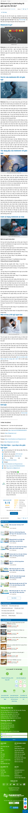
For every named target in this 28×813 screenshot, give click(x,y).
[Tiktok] (10, 784)
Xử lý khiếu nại (18, 746)
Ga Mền (2, 750)
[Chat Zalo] (25, 799)
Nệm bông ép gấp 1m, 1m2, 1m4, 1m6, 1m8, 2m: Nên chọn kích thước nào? (17, 591)
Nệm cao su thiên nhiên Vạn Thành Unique (17, 637)
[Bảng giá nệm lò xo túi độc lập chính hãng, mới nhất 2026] (5, 540)
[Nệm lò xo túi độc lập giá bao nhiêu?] (5, 562)
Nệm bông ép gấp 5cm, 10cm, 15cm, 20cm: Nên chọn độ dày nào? (16, 569)
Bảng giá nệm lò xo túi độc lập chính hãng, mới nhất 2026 (16, 540)
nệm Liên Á (15, 359)
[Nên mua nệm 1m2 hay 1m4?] (5, 526)
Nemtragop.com (18, 772)
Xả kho (2, 758)
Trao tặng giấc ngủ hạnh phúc (7, 727)
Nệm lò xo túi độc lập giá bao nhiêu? (16, 562)
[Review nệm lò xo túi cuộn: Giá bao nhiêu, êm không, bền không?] (5, 555)
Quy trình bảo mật (19, 759)
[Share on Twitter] (23, 518)
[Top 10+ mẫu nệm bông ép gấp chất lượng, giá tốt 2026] (5, 577)
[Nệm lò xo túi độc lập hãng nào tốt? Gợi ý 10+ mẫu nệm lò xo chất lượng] (5, 533)
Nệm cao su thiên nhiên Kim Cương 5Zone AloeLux (17, 645)
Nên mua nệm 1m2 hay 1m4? (16, 524)
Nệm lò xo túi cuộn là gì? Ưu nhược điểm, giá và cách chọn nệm (18, 547)
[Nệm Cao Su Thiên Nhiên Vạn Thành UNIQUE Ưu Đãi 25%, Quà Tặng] (4, 640)
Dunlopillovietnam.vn (19, 770)
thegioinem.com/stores (15, 718)
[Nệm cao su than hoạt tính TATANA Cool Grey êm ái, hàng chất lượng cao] (4, 625)
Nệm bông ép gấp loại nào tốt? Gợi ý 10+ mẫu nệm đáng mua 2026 (18, 584)
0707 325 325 (19, 454)
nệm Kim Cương (8, 359)
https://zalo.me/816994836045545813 (17, 430)
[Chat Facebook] (25, 803)
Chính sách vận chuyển (20, 754)
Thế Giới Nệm (22, 19)
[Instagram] (17, 784)
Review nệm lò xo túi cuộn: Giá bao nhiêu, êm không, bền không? (18, 554)
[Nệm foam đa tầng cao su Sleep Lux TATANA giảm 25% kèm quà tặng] (4, 632)
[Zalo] (3, 784)
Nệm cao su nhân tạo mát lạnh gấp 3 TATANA (15, 653)
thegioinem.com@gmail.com (13, 468)
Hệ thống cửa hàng (5, 775)
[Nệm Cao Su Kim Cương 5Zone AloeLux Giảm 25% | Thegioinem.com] (4, 647)
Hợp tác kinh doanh (19, 750)
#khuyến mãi (4, 605)
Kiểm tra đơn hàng (19, 761)
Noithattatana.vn (18, 775)
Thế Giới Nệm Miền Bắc (20, 777)
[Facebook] (7, 784)
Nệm (2, 748)
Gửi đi (14, 739)
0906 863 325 (18, 456)
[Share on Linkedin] (25, 518)
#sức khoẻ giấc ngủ (14, 605)
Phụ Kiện (3, 754)
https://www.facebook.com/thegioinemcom (12, 464)
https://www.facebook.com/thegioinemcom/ (15, 439)
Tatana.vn (17, 774)
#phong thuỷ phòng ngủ (7, 608)
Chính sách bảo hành (19, 752)
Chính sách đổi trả (19, 756)
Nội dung (4, 12)
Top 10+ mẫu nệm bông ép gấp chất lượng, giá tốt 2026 (17, 576)
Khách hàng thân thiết (19, 748)
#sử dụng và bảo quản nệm (7, 610)
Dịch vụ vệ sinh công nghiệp (5, 760)
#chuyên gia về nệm (19, 608)
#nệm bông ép (12, 615)
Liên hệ (2, 774)
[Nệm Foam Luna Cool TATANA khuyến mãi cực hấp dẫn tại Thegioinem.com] (4, 662)
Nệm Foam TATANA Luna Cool (14, 660)
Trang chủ (4, 1)
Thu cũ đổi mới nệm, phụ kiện (7, 725)
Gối (1, 752)
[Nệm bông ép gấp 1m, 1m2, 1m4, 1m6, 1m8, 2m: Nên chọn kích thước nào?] (5, 592)
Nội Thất (3, 756)
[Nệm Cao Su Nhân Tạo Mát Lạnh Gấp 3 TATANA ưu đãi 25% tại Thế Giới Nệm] (4, 654)
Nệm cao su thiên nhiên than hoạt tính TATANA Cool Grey (16, 623)
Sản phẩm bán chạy (5, 763)
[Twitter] (24, 784)
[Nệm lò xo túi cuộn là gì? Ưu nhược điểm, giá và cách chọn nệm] (5, 548)
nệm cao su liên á (21, 357)
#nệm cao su (19, 613)
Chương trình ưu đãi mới (6, 723)
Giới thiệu (3, 770)
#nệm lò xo (4, 615)
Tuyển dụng (3, 772)
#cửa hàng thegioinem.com (7, 613)
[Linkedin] (20, 784)
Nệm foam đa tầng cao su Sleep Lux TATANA (15, 630)
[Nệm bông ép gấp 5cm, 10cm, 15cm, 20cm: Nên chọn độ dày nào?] (5, 570)
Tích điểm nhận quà (5, 728)
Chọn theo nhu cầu (5, 746)
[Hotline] (25, 807)
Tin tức (8, 1)
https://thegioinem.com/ (11, 433)
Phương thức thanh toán (20, 758)
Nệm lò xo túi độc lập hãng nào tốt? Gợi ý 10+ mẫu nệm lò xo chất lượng (17, 533)
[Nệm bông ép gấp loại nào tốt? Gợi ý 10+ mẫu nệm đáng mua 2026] (5, 584)
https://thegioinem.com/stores (11, 442)
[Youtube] (14, 784)
